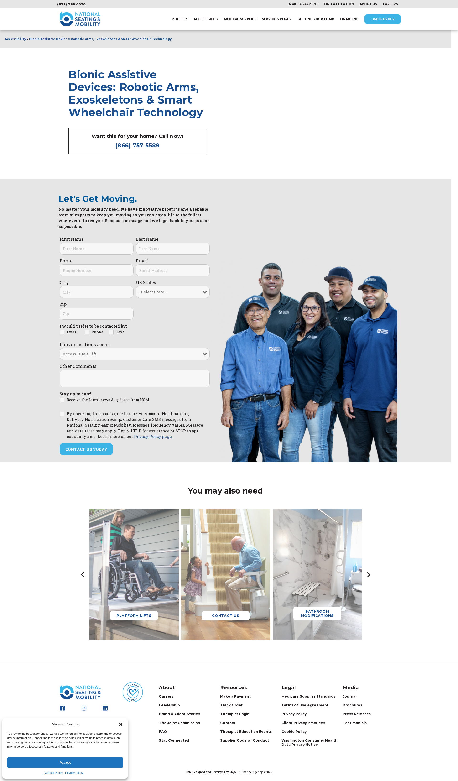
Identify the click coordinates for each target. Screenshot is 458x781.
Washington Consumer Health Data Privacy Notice (309, 742)
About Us (368, 4)
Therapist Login (235, 714)
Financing (349, 19)
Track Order (383, 19)
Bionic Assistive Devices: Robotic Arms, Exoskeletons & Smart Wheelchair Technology (100, 39)
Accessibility (206, 19)
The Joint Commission (179, 723)
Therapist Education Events (246, 731)
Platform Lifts (134, 616)
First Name (72, 239)
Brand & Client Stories (179, 714)
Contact (227, 723)
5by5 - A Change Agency (246, 772)
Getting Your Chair (315, 19)
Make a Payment (303, 4)
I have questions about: (85, 344)
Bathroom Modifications (317, 613)
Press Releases (357, 714)
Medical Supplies (240, 19)
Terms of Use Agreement (304, 705)
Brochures (352, 705)
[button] (120, 724)
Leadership (169, 705)
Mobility (180, 19)
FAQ (163, 731)
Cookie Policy (54, 773)
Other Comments (78, 366)
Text (120, 331)
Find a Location (339, 4)
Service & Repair (277, 19)
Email (142, 260)
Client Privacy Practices (303, 723)
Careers (390, 4)
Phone (67, 260)
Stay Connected (174, 740)
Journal (349, 696)
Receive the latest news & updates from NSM (108, 399)
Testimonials (355, 723)
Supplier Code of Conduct (244, 740)
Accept (65, 762)
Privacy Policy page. (153, 436)
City (64, 282)
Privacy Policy (74, 773)
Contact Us (225, 616)
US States (146, 282)
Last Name (147, 239)
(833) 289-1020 (71, 4)
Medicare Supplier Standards (308, 696)
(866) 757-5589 (137, 145)
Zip (63, 304)
